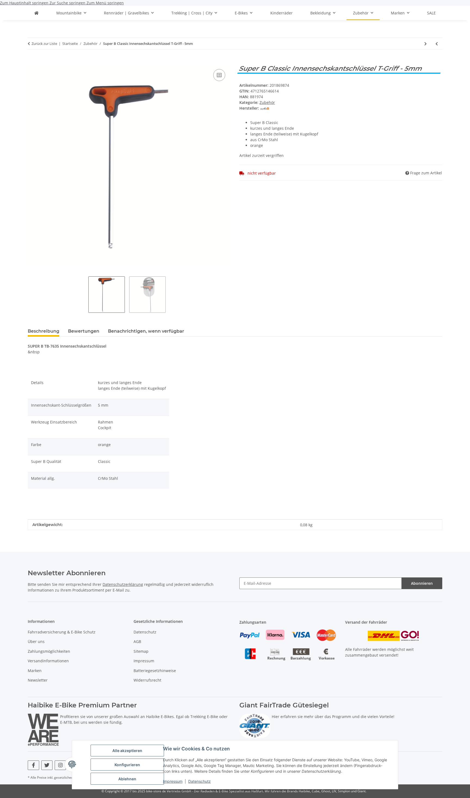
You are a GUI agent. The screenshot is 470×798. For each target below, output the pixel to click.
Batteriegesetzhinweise (155, 670)
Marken (35, 670)
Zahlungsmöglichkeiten (49, 651)
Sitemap (141, 651)
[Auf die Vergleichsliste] (219, 75)
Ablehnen (127, 779)
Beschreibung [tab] (43, 331)
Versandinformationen (48, 660)
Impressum (173, 781)
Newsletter (38, 680)
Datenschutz (199, 781)
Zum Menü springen (105, 2)
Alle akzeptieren (127, 750)
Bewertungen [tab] (83, 331)
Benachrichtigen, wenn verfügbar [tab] (146, 331)
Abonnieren (422, 583)
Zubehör (267, 102)
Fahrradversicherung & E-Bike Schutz (61, 632)
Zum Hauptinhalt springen (25, 2)
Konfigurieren (127, 764)
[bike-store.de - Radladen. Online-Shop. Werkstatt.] (36, 13)
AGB (137, 641)
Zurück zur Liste (44, 43)
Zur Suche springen (68, 2)
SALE (431, 13)
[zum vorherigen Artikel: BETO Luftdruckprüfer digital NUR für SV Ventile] (436, 44)
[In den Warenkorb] (32, 62)
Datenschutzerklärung (123, 584)
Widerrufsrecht (147, 680)
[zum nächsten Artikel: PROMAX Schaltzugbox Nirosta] (425, 44)
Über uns (36, 641)
